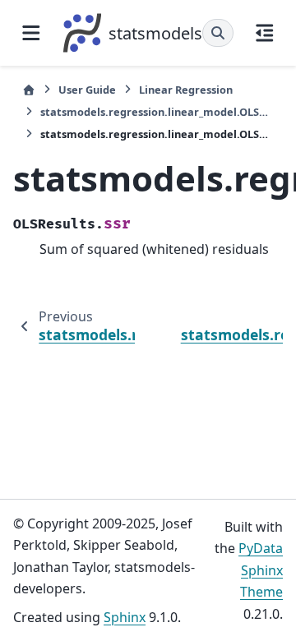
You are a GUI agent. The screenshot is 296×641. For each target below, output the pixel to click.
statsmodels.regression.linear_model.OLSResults (157, 111)
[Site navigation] (31, 33)
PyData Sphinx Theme (260, 570)
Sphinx (125, 617)
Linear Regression (186, 89)
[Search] (218, 33)
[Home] (28, 90)
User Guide (87, 89)
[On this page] (265, 33)
